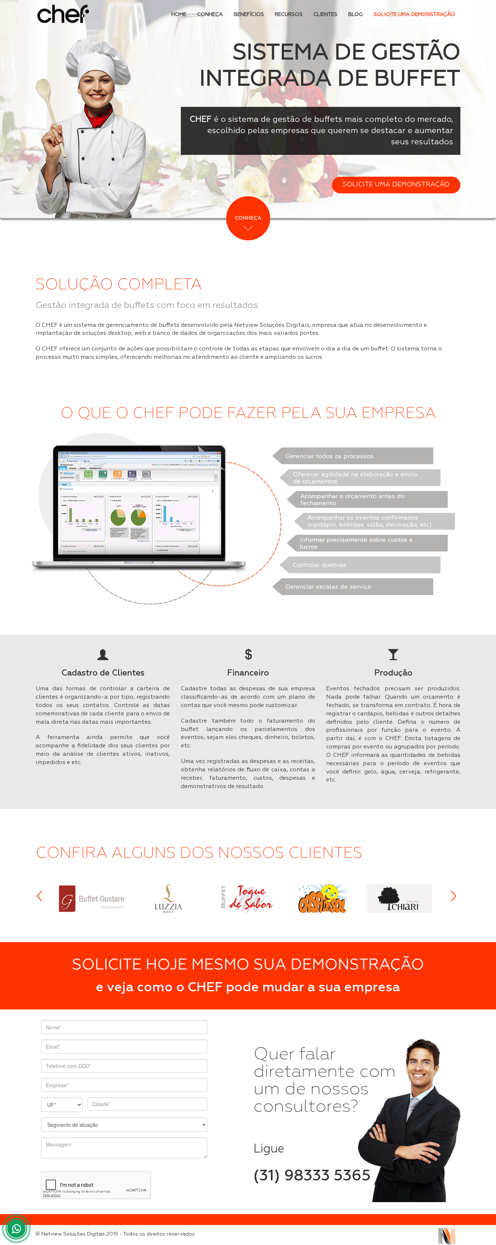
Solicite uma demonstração (414, 14)
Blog (355, 14)
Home (178, 14)
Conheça (210, 14)
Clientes (325, 14)
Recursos (288, 14)
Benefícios (249, 14)
